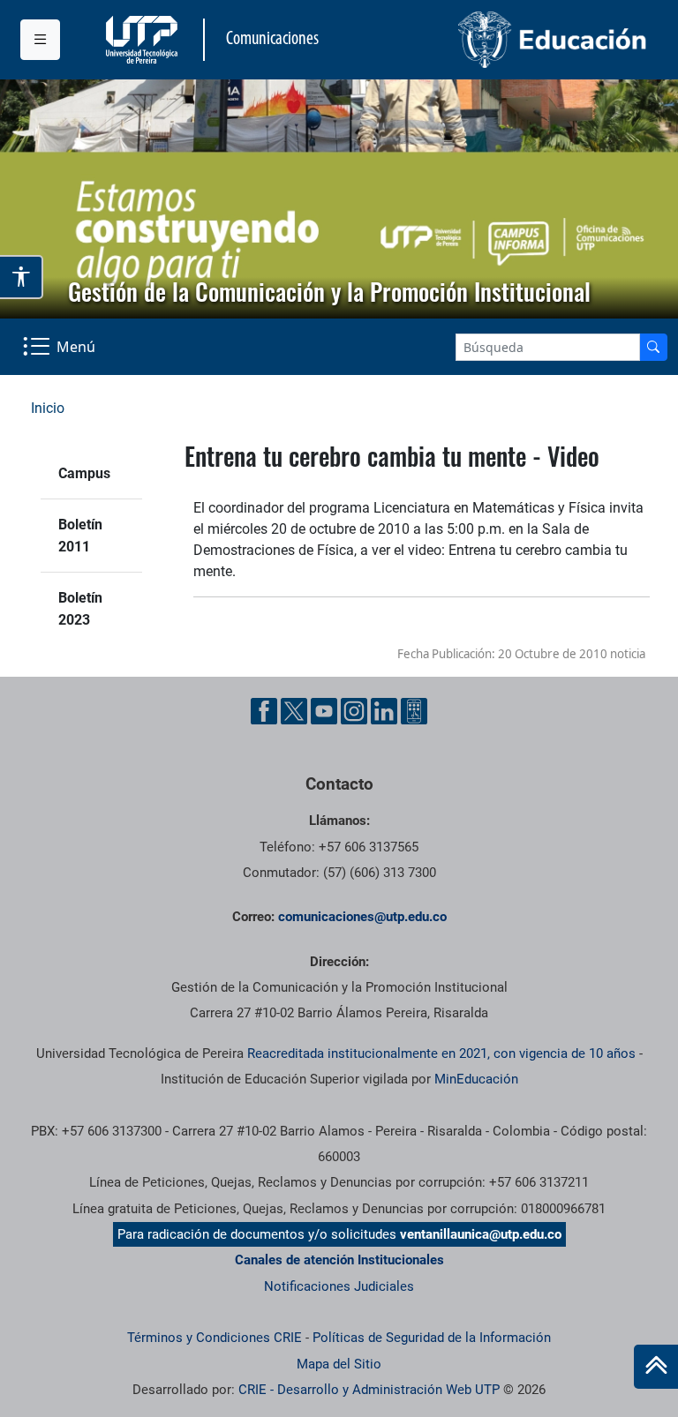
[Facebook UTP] (264, 711)
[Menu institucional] (40, 39)
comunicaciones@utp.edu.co (362, 917)
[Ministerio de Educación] (499, 39)
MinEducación (476, 1079)
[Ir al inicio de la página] (656, 1367)
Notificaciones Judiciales (339, 1286)
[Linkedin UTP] (384, 711)
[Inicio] (656, 1367)
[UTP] (144, 40)
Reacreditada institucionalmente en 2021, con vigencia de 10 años (441, 1053)
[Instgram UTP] (354, 711)
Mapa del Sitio (339, 1364)
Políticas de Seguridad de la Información (432, 1338)
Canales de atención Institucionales (339, 1260)
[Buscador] (653, 347)
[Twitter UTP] (294, 711)
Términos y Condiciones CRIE (214, 1338)
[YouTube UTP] (324, 711)
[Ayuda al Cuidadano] (414, 711)
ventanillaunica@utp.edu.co (480, 1234)
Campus (84, 473)
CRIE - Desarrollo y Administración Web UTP (369, 1390)
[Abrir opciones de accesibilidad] (21, 277)
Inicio (47, 408)
